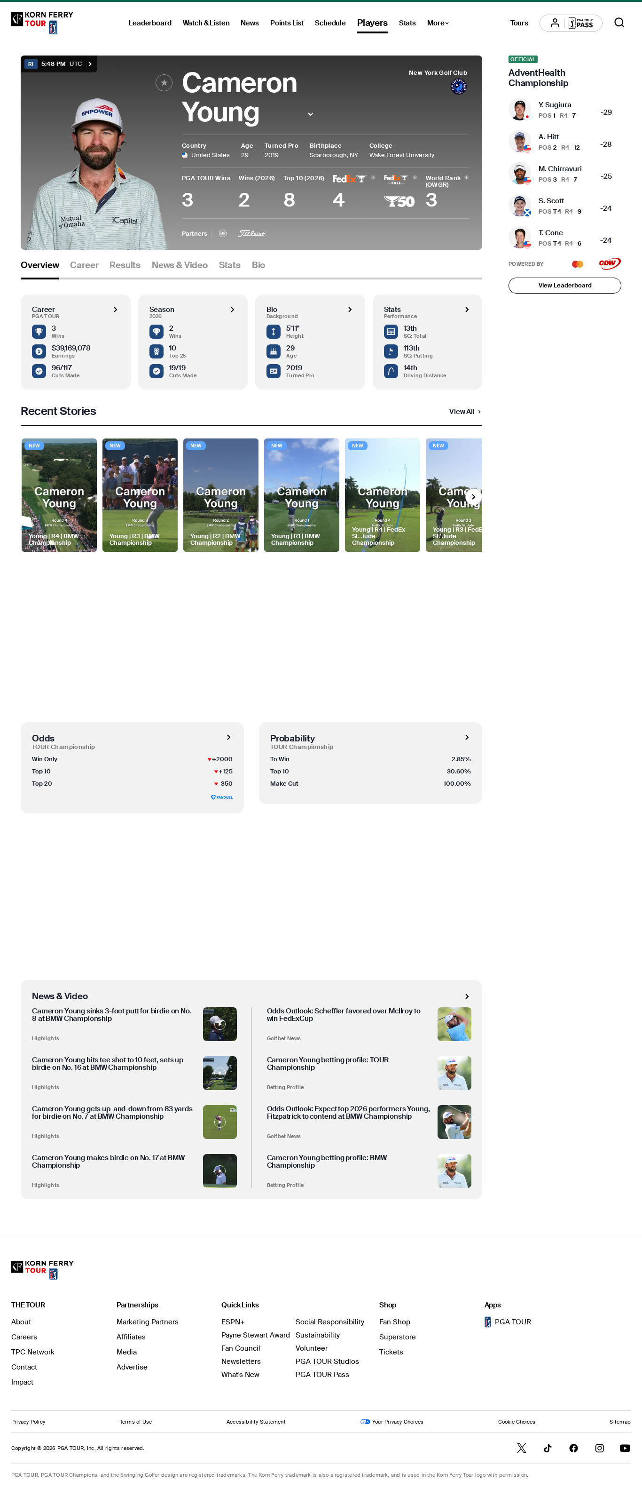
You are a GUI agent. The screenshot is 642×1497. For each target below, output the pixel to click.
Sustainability (318, 1335)
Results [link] (125, 265)
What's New (240, 1374)
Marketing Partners (148, 1322)
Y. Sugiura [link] (555, 105)
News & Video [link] (180, 265)
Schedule (330, 23)
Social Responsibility (330, 1322)
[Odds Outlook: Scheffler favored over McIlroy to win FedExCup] (454, 1024)
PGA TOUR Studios (327, 1361)
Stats (407, 23)
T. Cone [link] (551, 233)
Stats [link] (230, 265)
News (249, 23)
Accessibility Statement (256, 1421)
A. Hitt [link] (549, 137)
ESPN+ (233, 1322)
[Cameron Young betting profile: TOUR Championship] (454, 1073)
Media (127, 1352)
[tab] (40, 269)
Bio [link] (258, 265)
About (21, 1322)
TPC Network (33, 1352)
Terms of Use (136, 1421)
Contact (24, 1367)
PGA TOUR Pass (322, 1374)
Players (372, 23)
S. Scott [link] (551, 201)
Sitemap (620, 1421)
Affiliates (131, 1337)
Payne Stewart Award (255, 1335)
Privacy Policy (28, 1421)
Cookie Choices (516, 1421)
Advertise (132, 1367)
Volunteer (312, 1348)
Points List (287, 23)
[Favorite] (164, 82)
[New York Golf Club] (458, 88)
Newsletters (241, 1361)
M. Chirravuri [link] (560, 169)
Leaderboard (150, 23)
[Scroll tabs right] (473, 496)
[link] (565, 72)
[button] (311, 114)
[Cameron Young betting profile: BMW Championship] (454, 1171)
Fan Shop (394, 1322)
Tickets (391, 1352)
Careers (24, 1337)
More (440, 24)
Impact (22, 1382)
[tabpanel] (251, 739)
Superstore (397, 1337)
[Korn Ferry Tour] (42, 23)
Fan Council (240, 1348)
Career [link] (84, 265)
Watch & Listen (206, 23)
